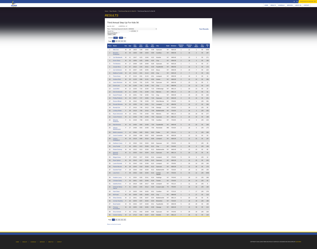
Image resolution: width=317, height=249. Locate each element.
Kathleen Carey (117, 143)
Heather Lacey (117, 177)
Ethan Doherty (117, 197)
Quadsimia (298, 241)
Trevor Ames (116, 76)
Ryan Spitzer (117, 160)
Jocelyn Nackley (118, 201)
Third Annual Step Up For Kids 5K (127, 11)
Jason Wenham (117, 82)
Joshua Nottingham (116, 139)
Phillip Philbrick (117, 98)
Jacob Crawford (117, 135)
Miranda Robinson (116, 120)
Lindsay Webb (117, 110)
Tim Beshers (116, 63)
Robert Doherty (117, 149)
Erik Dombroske (118, 92)
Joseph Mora (117, 67)
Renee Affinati (117, 101)
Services (290, 5)
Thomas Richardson (116, 207)
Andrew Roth (117, 79)
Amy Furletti (116, 146)
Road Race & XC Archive (306, 1)
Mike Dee (116, 49)
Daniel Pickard (117, 95)
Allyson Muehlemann (117, 128)
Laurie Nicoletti (117, 163)
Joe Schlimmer (117, 70)
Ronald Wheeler (118, 104)
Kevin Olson (116, 60)
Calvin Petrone (117, 117)
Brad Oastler (116, 204)
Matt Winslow (117, 124)
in (130, 31)
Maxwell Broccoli (115, 153)
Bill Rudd (116, 194)
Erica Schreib (117, 211)
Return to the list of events (114, 224)
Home (266, 5)
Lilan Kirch (116, 173)
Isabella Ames (117, 183)
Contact (306, 5)
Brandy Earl (116, 107)
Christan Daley (117, 180)
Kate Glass (116, 191)
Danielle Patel (117, 169)
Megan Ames (117, 157)
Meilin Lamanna (118, 132)
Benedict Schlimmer (116, 53)
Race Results (113, 11)
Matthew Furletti (117, 73)
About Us (298, 5)
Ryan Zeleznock (118, 113)
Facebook (294, 1)
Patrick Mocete (117, 166)
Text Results (204, 29)
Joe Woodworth (117, 57)
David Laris (116, 85)
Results (273, 5)
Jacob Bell (116, 88)
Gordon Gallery (117, 215)
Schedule (281, 5)
